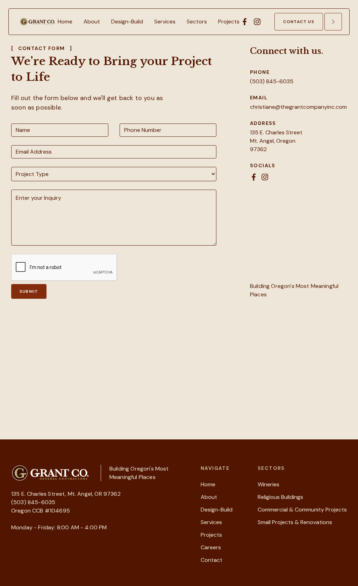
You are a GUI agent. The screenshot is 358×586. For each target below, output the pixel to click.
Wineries (268, 484)
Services (211, 522)
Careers (211, 547)
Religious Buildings (280, 497)
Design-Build (216, 509)
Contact (211, 560)
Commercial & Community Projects (302, 509)
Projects (211, 534)
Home (208, 484)
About (209, 497)
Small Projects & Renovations (295, 522)
